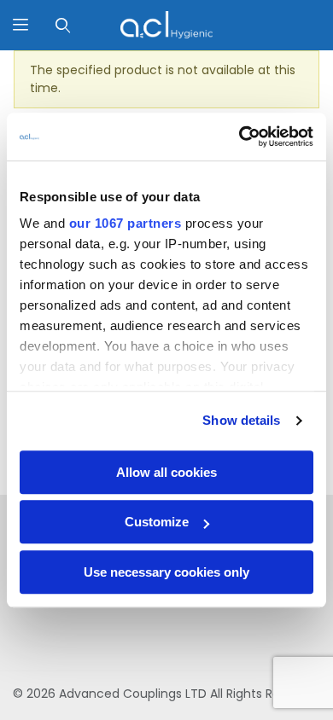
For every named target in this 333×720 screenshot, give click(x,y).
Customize (157, 521)
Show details (241, 420)
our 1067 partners (125, 223)
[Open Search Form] (63, 25)
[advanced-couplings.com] (166, 23)
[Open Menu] (21, 25)
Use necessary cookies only (166, 572)
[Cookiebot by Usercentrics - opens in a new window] (239, 136)
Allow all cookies (166, 472)
